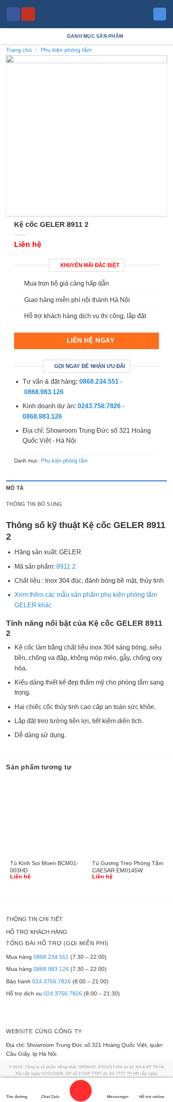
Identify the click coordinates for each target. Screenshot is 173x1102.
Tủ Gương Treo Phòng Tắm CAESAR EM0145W (127, 867)
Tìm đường (16, 1096)
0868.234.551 (51, 957)
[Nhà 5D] (86, 14)
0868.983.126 (51, 969)
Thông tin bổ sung (34, 504)
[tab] (86, 488)
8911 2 (66, 566)
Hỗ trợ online (152, 1096)
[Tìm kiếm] (159, 14)
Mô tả (14, 488)
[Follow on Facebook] (14, 14)
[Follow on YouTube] (28, 14)
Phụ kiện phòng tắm (66, 50)
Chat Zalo (50, 1096)
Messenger (118, 1096)
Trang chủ (19, 50)
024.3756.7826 (51, 981)
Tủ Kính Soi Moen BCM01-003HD (44, 867)
